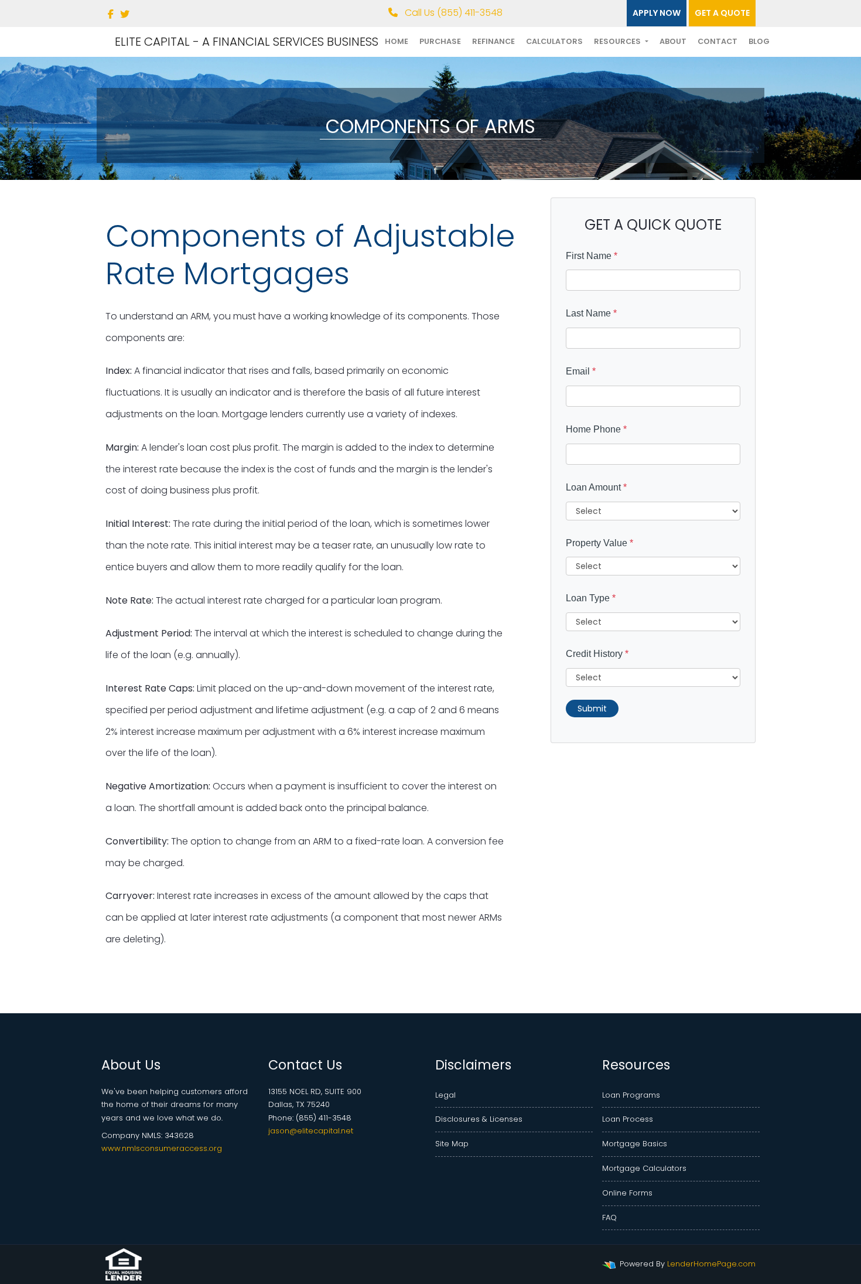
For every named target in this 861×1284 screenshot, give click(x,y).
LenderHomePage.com (711, 1264)
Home (396, 41)
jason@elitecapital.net (310, 1130)
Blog (759, 41)
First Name (591, 256)
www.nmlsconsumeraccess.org (161, 1148)
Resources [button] (618, 41)
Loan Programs (631, 1095)
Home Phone (596, 429)
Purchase (440, 41)
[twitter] (124, 14)
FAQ (609, 1217)
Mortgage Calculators (644, 1168)
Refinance (493, 41)
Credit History (597, 654)
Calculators (554, 41)
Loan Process (627, 1119)
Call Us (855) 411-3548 (452, 12)
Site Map (452, 1143)
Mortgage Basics (634, 1143)
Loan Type (591, 598)
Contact (717, 41)
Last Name (591, 313)
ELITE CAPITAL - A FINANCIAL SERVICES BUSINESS (246, 41)
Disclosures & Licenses (478, 1119)
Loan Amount (596, 487)
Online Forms (627, 1192)
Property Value (599, 543)
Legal (445, 1095)
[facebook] (111, 14)
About (673, 41)
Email (581, 371)
